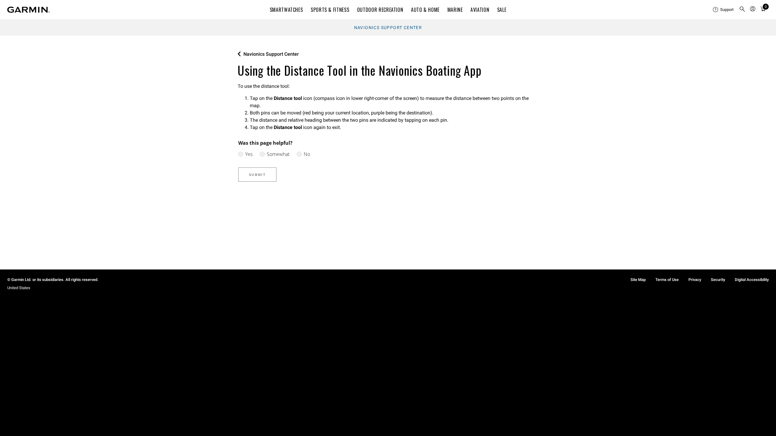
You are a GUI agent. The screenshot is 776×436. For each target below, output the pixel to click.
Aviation (479, 9)
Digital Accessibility (752, 279)
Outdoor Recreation (380, 9)
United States (18, 288)
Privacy (694, 279)
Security (718, 279)
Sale (502, 9)
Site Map (638, 279)
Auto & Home (425, 9)
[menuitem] (723, 9)
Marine (455, 9)
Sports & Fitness (330, 9)
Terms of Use (667, 279)
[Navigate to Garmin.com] (28, 9)
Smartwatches (286, 9)
